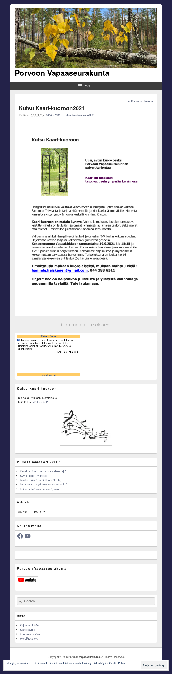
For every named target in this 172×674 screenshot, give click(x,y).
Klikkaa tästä (40, 402)
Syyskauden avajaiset (33, 476)
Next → (148, 101)
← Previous (135, 101)
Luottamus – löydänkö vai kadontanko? (44, 484)
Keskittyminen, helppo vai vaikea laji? (43, 471)
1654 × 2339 (53, 115)
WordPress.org (29, 638)
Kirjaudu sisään (29, 625)
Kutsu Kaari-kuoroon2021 (79, 115)
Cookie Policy (117, 663)
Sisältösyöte (27, 630)
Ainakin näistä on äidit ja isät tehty (41, 480)
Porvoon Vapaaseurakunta (62, 72)
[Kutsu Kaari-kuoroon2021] (86, 308)
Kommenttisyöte (30, 634)
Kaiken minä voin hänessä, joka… (40, 489)
